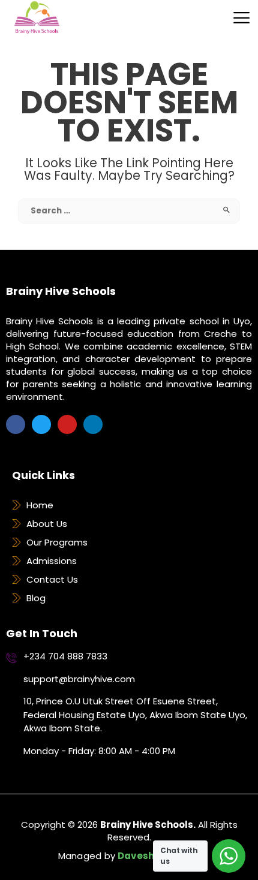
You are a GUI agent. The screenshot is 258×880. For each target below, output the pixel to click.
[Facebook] (15, 424)
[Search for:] (129, 210)
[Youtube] (67, 424)
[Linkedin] (93, 424)
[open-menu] (233, 17)
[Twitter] (41, 424)
